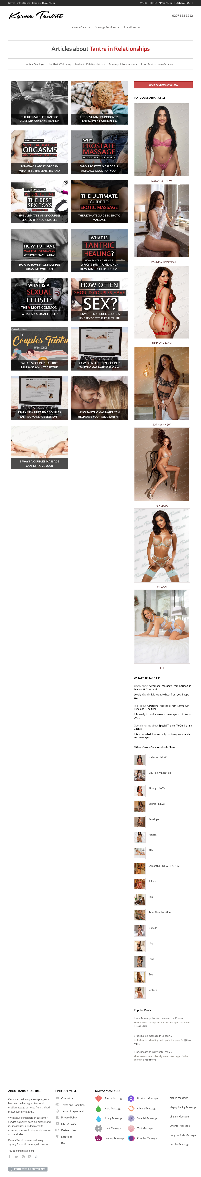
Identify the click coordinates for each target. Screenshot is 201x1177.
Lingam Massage (179, 1116)
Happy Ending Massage (183, 1107)
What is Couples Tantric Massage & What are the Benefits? (39, 367)
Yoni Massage (145, 1128)
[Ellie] (162, 628)
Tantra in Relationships (88, 64)
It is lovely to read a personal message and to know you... (162, 716)
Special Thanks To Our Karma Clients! (163, 727)
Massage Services (105, 27)
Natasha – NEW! (162, 181)
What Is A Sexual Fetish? (40, 314)
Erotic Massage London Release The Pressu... (159, 1018)
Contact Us (183, 2)
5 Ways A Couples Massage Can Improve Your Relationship (39, 466)
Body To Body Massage (183, 1135)
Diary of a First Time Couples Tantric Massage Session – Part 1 (39, 417)
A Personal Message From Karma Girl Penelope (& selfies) (161, 707)
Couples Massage (147, 1138)
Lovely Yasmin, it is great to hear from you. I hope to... (161, 696)
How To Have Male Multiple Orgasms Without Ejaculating (39, 269)
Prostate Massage (147, 1098)
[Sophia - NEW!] (162, 385)
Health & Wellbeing (59, 64)
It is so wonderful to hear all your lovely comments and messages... (162, 736)
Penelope (161, 505)
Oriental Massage (180, 1125)
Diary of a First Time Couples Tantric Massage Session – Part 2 (99, 367)
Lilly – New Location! (161, 262)
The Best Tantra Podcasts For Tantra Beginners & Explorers (99, 121)
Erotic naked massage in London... (153, 1035)
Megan (162, 586)
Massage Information (122, 64)
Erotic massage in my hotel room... (153, 1051)
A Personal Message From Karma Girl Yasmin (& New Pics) (162, 687)
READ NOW (48, 2)
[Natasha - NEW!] (162, 142)
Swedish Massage (147, 1118)
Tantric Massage (114, 1098)
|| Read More (140, 1025)
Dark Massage (113, 1128)
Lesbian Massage (179, 1144)
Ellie (162, 668)
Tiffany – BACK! (162, 343)
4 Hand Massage (146, 1108)
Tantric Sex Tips (34, 64)
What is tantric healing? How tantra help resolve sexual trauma (99, 269)
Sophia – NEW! (162, 424)
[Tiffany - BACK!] (162, 304)
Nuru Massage (113, 1108)
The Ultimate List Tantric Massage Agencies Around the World (39, 121)
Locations (130, 27)
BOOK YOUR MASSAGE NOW (163, 84)
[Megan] (162, 547)
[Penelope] (162, 466)
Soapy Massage (113, 1118)
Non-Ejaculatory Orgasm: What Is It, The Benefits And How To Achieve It (39, 171)
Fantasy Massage (114, 1138)
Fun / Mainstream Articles (157, 64)
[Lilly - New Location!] (162, 223)
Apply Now (165, 2)
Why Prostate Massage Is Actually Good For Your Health (99, 171)
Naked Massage (179, 1097)
